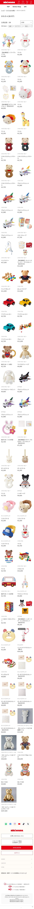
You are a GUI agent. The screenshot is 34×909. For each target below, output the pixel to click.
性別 (26, 26)
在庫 (10, 26)
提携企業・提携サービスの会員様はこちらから (13, 873)
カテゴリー (18, 26)
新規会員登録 (17, 848)
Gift (25, 6)
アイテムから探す (10, 10)
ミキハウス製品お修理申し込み (17, 841)
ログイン (17, 853)
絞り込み (4, 26)
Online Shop (17, 6)
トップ (3, 10)
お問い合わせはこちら (17, 836)
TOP (8, 6)
